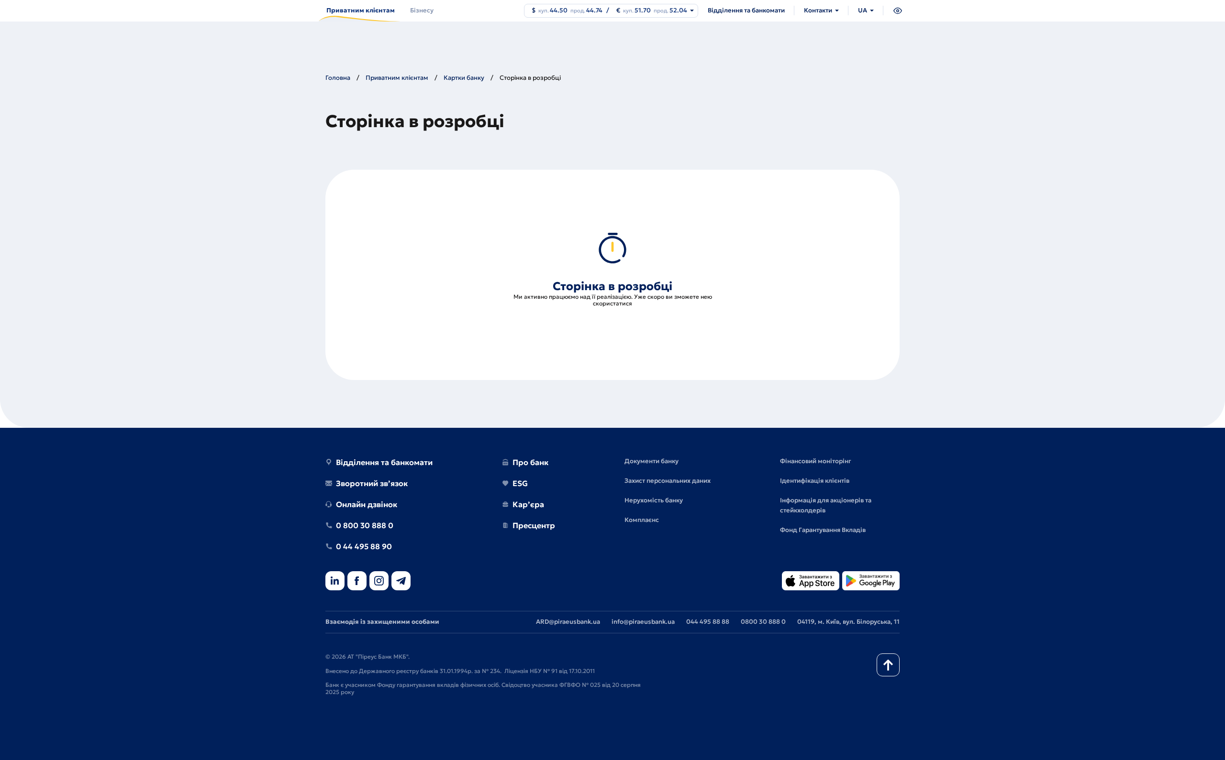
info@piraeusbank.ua (643, 622)
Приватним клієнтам (397, 78)
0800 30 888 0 (763, 622)
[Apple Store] (810, 581)
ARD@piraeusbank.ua (568, 622)
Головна (337, 78)
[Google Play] (871, 581)
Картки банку (464, 78)
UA (862, 10)
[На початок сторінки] (888, 664)
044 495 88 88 (707, 622)
